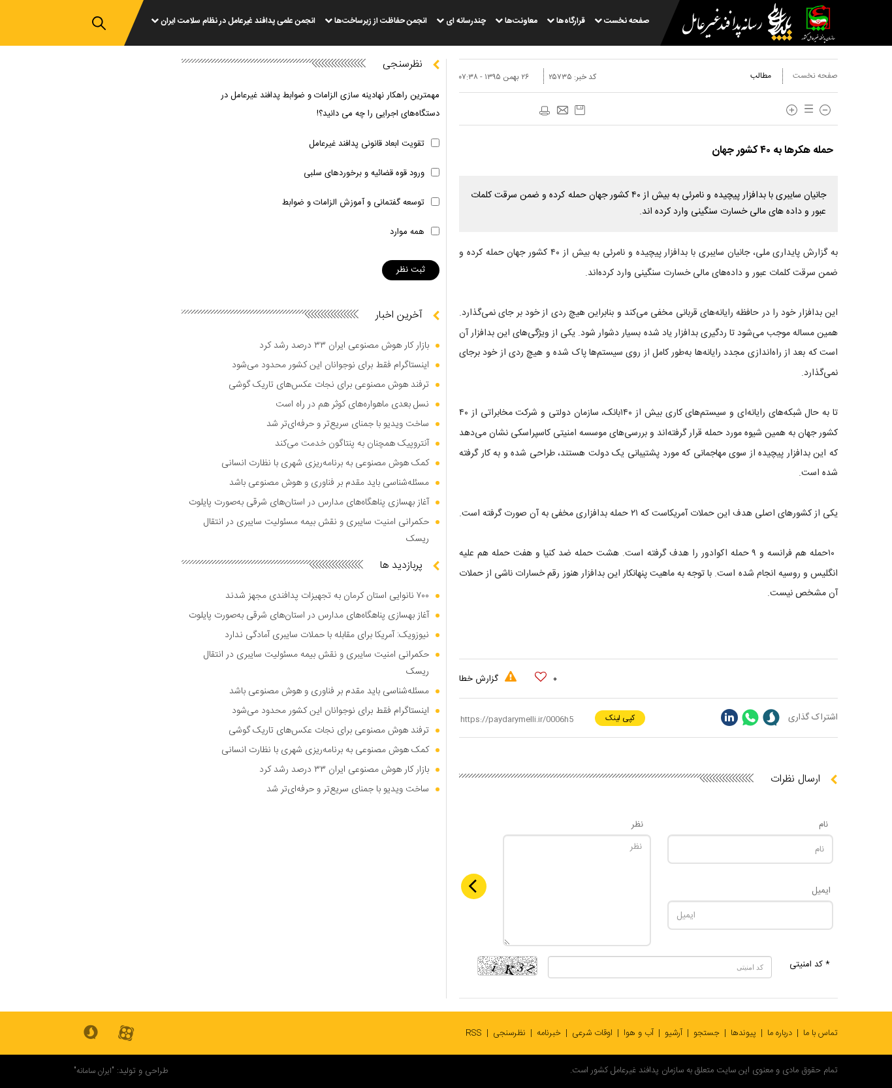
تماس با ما (820, 1033)
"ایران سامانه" (94, 1071)
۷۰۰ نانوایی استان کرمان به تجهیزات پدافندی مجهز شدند (327, 596)
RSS (474, 1033)
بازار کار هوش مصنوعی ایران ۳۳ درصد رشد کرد (344, 346)
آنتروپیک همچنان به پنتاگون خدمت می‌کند (352, 444)
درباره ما (779, 1033)
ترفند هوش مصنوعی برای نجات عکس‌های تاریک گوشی (329, 385)
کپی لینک (620, 718)
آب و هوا (639, 1033)
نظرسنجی (509, 1033)
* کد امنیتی (809, 964)
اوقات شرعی (592, 1033)
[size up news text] (791, 110)
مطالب (760, 75)
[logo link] (729, 24)
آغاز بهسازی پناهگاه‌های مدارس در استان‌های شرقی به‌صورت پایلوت (309, 502)
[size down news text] (825, 110)
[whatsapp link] (750, 717)
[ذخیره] (580, 110)
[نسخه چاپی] (544, 111)
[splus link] (771, 717)
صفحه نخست (815, 75)
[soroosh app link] (91, 1033)
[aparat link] (126, 1034)
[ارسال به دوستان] (562, 111)
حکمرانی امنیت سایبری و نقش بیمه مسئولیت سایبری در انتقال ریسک (316, 530)
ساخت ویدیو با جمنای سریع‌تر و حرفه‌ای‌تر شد (347, 424)
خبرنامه (549, 1033)
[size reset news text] (806, 110)
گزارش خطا (480, 679)
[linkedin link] (729, 717)
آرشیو (673, 1033)
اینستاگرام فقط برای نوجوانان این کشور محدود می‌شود (330, 365)
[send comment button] (473, 886)
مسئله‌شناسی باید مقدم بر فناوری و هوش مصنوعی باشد (329, 483)
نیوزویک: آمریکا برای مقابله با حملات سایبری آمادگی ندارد (327, 635)
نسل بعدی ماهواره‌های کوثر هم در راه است (352, 404)
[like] (541, 677)
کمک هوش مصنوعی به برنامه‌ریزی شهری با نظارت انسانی (325, 463)
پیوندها (743, 1033)
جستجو (706, 1033)
